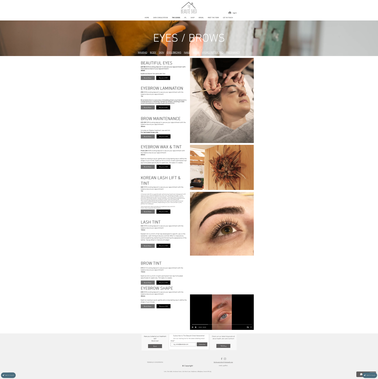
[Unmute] (196, 327)
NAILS (187, 52)
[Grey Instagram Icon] (225, 358)
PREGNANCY (233, 52)
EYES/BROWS (174, 52)
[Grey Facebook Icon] (221, 358)
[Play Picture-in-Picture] (247, 327)
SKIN (161, 52)
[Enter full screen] (251, 327)
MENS (196, 52)
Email (172, 341)
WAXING (142, 52)
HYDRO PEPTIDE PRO (212, 52)
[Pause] (192, 327)
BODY (153, 52)
